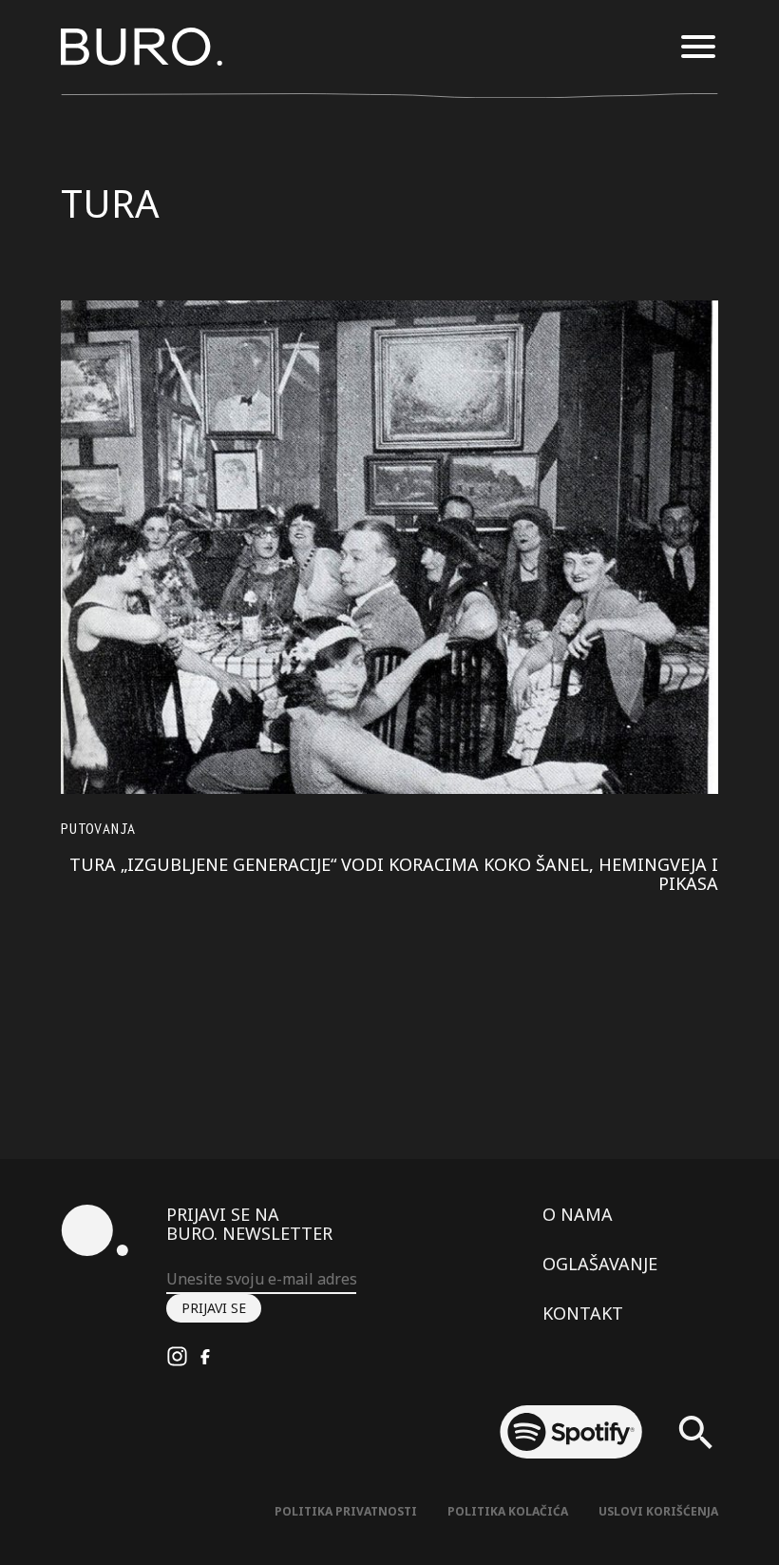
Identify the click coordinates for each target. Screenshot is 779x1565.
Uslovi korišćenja (658, 1511)
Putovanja (98, 829)
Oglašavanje (599, 1263)
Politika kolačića (507, 1511)
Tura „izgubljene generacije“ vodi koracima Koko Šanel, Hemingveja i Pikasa (393, 874)
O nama (577, 1214)
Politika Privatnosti (346, 1511)
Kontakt (582, 1313)
